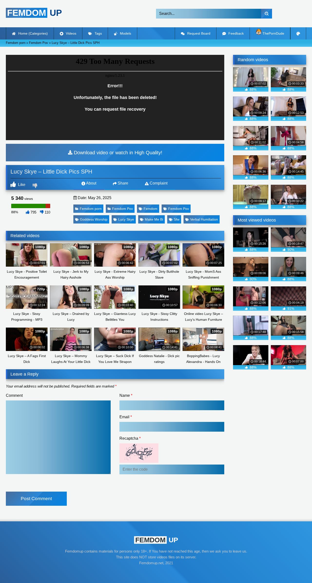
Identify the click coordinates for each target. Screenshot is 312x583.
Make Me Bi (154, 219)
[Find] (266, 14)
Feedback (235, 33)
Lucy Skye (126, 219)
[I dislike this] (36, 186)
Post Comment (36, 498)
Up (34, 13)
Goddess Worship (93, 219)
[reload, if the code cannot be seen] (138, 461)
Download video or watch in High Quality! (117, 152)
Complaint (158, 183)
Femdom (150, 209)
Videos (70, 33)
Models (125, 33)
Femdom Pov (122, 209)
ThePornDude (273, 33)
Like (21, 185)
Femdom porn (91, 209)
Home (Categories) (32, 33)
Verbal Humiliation (204, 219)
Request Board (198, 33)
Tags (98, 33)
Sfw (176, 219)
